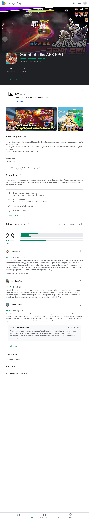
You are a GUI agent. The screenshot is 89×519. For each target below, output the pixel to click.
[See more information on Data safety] (20, 175)
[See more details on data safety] (13, 215)
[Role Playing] (12, 168)
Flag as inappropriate (16, 373)
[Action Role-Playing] (30, 168)
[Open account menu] (85, 3)
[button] (31, 119)
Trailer (44, 31)
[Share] (10, 79)
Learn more (19, 101)
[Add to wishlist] (16, 79)
